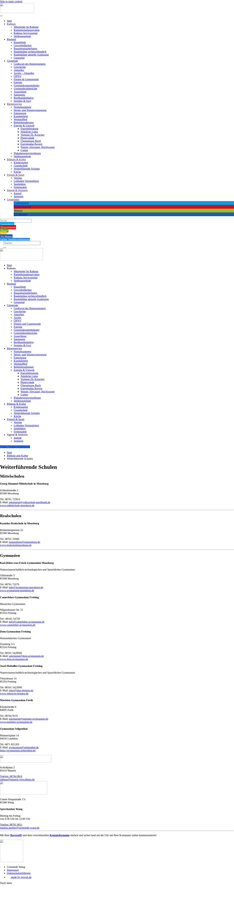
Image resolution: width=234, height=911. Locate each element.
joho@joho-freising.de (21, 690)
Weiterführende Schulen (27, 168)
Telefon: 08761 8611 (11, 824)
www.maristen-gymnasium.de (16, 721)
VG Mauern (20, 214)
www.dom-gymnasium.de (14, 659)
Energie (18, 82)
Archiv (17, 317)
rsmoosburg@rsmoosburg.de (24, 542)
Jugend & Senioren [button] (17, 434)
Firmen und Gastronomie (27, 323)
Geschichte (20, 67)
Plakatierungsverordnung (27, 153)
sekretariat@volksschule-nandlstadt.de (29, 502)
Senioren (18, 196)
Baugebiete (20, 42)
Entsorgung (20, 113)
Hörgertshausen (22, 206)
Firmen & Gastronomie (26, 79)
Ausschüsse (20, 91)
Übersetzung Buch (31, 141)
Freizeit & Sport (15, 174)
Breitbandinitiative (24, 97)
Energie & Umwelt (24, 125)
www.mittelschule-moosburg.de (17, 505)
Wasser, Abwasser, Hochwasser (38, 147)
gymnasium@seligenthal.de (24, 747)
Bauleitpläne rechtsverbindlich (30, 51)
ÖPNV (17, 76)
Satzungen (19, 94)
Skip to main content (11, 1)
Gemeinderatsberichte (25, 88)
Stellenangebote (22, 36)
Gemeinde (12, 60)
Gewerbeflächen (23, 45)
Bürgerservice (14, 104)
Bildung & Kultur (16, 159)
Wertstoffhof (20, 119)
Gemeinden (13, 199)
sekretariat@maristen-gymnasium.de (28, 718)
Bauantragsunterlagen (25, 48)
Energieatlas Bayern (31, 144)
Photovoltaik (27, 137)
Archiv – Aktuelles (24, 73)
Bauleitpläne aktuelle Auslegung (31, 54)
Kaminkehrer (21, 116)
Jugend (17, 193)
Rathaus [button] (11, 268)
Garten (24, 150)
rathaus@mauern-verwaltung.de (17, 779)
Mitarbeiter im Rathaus (26, 27)
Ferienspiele (20, 187)
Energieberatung (29, 128)
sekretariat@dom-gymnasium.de (26, 656)
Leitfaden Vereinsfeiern (26, 181)
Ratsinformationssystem (26, 30)
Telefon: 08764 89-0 (11, 776)
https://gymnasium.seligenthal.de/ (18, 750)
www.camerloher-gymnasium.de (17, 624)
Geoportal (19, 57)
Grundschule (21, 165)
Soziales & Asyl (22, 100)
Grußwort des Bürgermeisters (30, 63)
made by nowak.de (21, 877)
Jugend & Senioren (17, 190)
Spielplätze (20, 184)
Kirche (17, 171)
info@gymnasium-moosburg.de (26, 587)
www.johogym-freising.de (14, 693)
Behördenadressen (24, 122)
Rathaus (11, 23)
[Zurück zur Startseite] (17, 11)
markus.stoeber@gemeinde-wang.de (19, 827)
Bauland (11, 39)
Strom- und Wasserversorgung (30, 110)
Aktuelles (19, 70)
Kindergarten (21, 162)
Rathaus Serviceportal (25, 33)
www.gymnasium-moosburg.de (17, 590)
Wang (3, 233)
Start (9, 20)
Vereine (18, 177)
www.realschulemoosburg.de (16, 545)
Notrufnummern (22, 107)
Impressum (13, 870)
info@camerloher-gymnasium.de (26, 621)
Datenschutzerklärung (18, 873)
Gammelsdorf (21, 202)
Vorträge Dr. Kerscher (32, 134)
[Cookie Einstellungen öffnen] (25, 909)
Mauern (18, 210)
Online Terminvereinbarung (15, 239)
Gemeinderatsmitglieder (26, 85)
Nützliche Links (29, 131)
